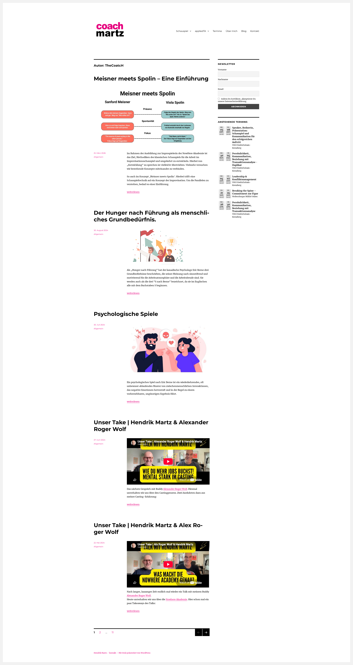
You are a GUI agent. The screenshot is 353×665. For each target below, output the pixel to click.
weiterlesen (133, 192)
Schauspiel (182, 31)
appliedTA (200, 31)
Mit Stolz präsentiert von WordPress (134, 653)
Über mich (231, 31)
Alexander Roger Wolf (175, 489)
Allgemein (98, 157)
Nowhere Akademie (176, 599)
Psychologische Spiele (126, 314)
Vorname (222, 69)
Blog (243, 31)
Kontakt (254, 31)
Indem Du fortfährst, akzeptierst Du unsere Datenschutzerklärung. (237, 100)
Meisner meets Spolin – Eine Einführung (151, 78)
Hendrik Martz (100, 653)
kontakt (112, 653)
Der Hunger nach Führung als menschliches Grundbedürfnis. (151, 216)
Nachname (223, 79)
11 (114, 632)
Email (221, 89)
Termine (217, 31)
